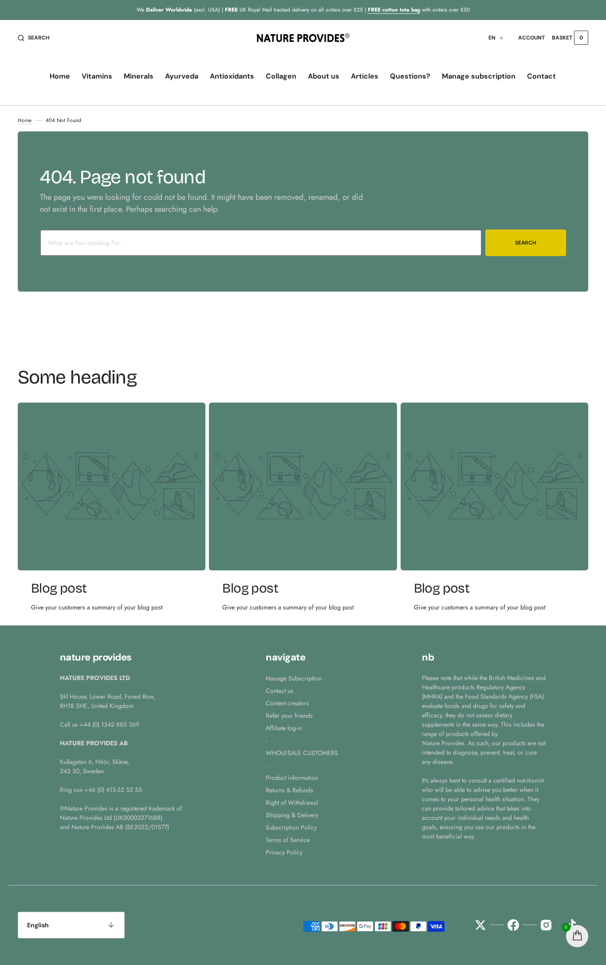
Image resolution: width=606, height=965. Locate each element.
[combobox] (261, 242)
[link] (111, 486)
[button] (34, 37)
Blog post (59, 588)
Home (24, 120)
